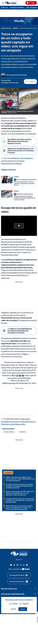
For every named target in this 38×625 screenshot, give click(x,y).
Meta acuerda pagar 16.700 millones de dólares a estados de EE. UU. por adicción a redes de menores (20, 493)
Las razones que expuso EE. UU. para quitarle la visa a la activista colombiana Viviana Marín (25, 182)
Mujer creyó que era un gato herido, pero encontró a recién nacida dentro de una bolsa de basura (20, 478)
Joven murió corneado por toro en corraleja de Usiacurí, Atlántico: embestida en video (18, 421)
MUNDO (15, 28)
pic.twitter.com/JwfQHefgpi (19, 378)
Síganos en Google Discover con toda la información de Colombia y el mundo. (20, 151)
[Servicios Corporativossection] (35, 594)
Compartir (30, 81)
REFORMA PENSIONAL (17, 7)
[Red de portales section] (35, 589)
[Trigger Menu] (3, 3)
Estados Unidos (9, 432)
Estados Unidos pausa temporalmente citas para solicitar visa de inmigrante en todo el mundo (24, 196)
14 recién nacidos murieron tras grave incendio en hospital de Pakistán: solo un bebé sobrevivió (19, 486)
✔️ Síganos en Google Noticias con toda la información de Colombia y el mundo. (19, 331)
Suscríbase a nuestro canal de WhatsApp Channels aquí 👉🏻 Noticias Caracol (19, 141)
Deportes (25, 604)
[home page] (19, 553)
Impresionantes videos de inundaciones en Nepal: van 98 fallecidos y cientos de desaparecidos (20, 500)
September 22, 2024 (27, 383)
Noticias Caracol (6, 28)
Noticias (15, 604)
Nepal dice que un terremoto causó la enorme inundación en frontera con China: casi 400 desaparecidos (19, 507)
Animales (22, 432)
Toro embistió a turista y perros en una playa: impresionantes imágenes (17, 161)
